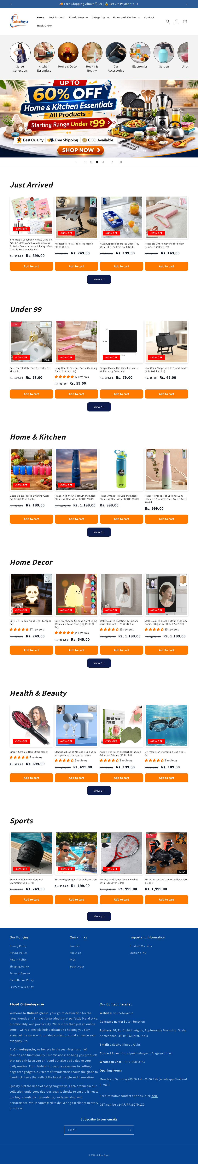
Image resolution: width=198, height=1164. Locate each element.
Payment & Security (22, 987)
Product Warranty (141, 946)
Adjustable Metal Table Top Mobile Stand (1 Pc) (74, 245)
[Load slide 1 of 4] (85, 162)
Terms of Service (20, 973)
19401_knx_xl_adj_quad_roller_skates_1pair (166, 881)
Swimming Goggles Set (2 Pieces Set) (76, 879)
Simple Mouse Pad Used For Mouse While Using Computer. (119, 370)
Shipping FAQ (138, 952)
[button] (78, 17)
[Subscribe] (129, 1130)
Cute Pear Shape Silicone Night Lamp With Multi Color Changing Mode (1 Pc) (76, 624)
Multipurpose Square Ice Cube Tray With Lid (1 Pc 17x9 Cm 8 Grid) (119, 245)
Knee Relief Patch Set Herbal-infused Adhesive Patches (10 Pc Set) (120, 753)
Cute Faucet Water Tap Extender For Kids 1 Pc (30, 370)
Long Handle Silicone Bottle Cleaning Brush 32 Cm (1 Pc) (76, 370)
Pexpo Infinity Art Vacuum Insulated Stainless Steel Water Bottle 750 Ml (75, 497)
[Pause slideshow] (122, 162)
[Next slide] (112, 162)
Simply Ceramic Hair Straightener (29, 751)
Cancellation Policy (22, 980)
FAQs (73, 959)
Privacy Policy (18, 946)
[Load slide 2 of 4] (91, 162)
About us (75, 952)
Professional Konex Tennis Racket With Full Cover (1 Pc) (119, 881)
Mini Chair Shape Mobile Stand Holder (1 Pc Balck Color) (166, 370)
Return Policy (18, 959)
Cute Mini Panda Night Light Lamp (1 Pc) (30, 622)
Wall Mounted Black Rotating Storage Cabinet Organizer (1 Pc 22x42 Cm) (166, 622)
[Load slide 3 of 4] (97, 162)
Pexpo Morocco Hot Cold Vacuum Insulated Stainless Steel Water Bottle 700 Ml (166, 499)
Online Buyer (102, 1155)
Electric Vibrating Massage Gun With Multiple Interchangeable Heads (75, 753)
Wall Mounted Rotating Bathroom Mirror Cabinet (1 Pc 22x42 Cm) (119, 622)
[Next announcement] (187, 4)
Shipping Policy (19, 966)
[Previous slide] (76, 162)
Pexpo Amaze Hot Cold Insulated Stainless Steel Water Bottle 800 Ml (119, 497)
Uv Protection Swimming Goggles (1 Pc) (165, 753)
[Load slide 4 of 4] (103, 162)
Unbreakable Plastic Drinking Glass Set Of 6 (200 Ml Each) (29, 497)
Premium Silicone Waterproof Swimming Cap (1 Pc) (26, 881)
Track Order (77, 966)
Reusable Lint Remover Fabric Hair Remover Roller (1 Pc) (164, 245)
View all (99, 279)
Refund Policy (18, 952)
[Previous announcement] (11, 4)
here (154, 1096)
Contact (75, 946)
